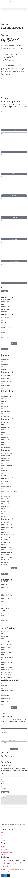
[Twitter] (5, 875)
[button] (14, 9)
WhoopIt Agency (5, 871)
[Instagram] (8, 875)
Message (3, 786)
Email (2, 779)
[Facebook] (2, 875)
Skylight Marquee (15, 869)
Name (2, 775)
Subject (2, 783)
